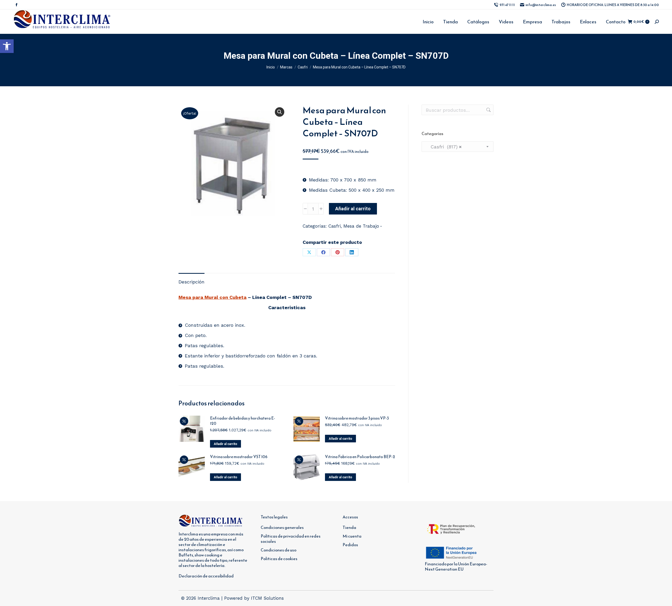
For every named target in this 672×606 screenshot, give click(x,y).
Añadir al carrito (353, 208)
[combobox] (458, 146)
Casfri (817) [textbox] (444, 146)
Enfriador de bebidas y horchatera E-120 (242, 421)
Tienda (349, 527)
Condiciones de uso (278, 550)
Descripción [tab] (191, 282)
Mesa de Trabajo (361, 226)
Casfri (334, 226)
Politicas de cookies (279, 558)
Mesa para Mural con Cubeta (212, 297)
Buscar (488, 110)
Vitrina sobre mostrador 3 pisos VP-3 (357, 418)
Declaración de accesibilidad (206, 576)
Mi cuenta (352, 536)
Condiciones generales (282, 527)
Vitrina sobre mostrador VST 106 (238, 456)
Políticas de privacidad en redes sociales (291, 538)
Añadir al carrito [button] (225, 444)
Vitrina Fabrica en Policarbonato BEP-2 (360, 456)
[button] (7, 46)
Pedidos (350, 544)
